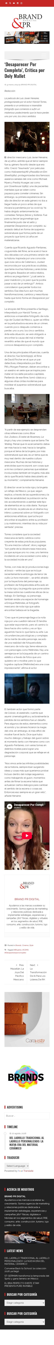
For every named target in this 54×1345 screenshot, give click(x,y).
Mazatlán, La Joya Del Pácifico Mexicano (17, 972)
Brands (18, 945)
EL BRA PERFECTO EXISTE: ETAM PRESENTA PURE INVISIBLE (21, 1285)
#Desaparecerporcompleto (15, 953)
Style (31, 945)
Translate (28, 1171)
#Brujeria (17, 950)
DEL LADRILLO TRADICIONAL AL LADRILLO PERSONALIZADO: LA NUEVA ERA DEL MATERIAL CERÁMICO (26, 1143)
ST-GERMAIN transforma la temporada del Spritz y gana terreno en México (26, 1277)
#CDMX (25, 950)
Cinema (25, 945)
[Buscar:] (27, 1115)
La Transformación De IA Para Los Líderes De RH (38, 972)
